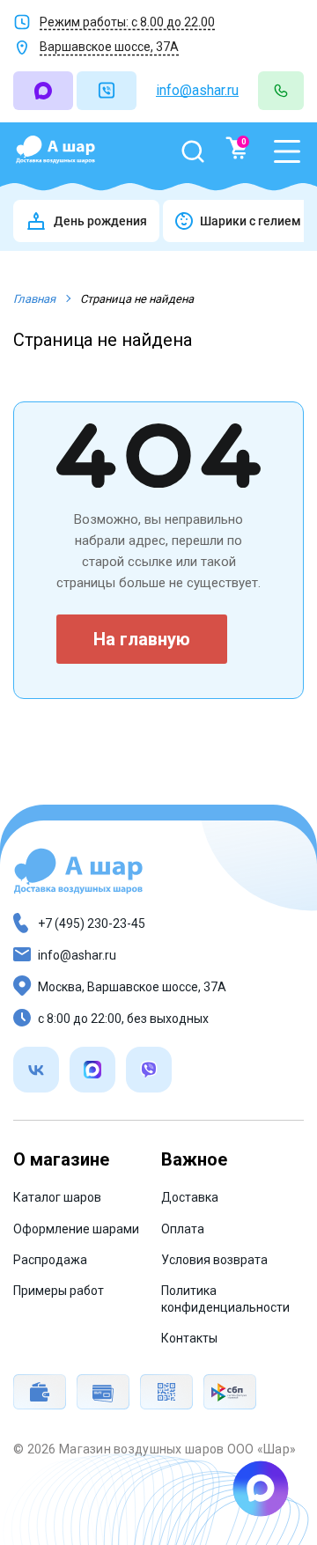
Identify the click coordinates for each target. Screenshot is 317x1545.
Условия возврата (214, 1260)
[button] (287, 151)
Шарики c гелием (250, 221)
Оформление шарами (76, 1229)
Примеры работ (58, 1291)
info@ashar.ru (197, 90)
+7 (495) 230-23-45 (91, 923)
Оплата (182, 1229)
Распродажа (50, 1260)
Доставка (189, 1197)
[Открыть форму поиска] (193, 151)
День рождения (100, 221)
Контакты (189, 1338)
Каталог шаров (57, 1197)
